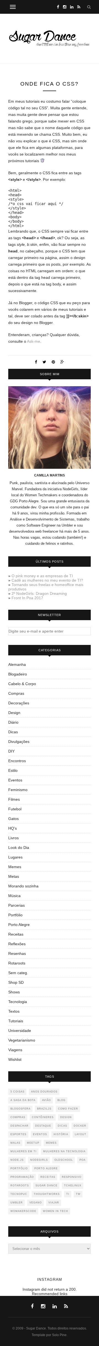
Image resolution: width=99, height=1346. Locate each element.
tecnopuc (18, 1194)
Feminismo (18, 790)
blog (61, 1100)
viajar (53, 1202)
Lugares (15, 857)
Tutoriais (15, 1021)
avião (46, 1100)
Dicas (13, 732)
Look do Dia (18, 847)
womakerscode (23, 1211)
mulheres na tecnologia (64, 1151)
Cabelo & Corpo (22, 684)
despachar (19, 1125)
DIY (11, 751)
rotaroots (19, 1185)
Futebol (14, 809)
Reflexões (17, 944)
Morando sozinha (23, 886)
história (61, 1134)
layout (80, 1134)
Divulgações (18, 741)
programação (22, 1177)
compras (17, 1117)
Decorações (18, 703)
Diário (13, 722)
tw (78, 1194)
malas (15, 1142)
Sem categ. (18, 973)
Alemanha (17, 664)
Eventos (15, 780)
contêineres (43, 1117)
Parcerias (16, 905)
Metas (13, 876)
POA (82, 1160)
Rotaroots (16, 963)
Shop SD (16, 982)
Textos (14, 1011)
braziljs (44, 1108)
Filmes (14, 799)
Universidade (19, 1030)
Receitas (15, 934)
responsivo (71, 1177)
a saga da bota (22, 1100)
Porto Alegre (19, 924)
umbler (16, 1202)
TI (67, 1194)
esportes (18, 1134)
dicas (62, 1125)
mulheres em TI (23, 1151)
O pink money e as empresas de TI (42, 576)
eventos (40, 1134)
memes (51, 1142)
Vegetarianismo (21, 1040)
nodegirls (39, 1160)
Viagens (15, 1050)
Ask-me (33, 341)
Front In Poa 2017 (27, 598)
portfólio (19, 1168)
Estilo (13, 770)
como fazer (68, 1108)
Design (14, 712)
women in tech (55, 1211)
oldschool (63, 1160)
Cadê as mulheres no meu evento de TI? (47, 580)
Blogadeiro (17, 674)
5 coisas (17, 1091)
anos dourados (44, 1091)
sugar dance (46, 1185)
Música (14, 895)
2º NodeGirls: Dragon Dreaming (39, 593)
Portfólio (15, 915)
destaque (43, 1125)
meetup (33, 1142)
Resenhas (17, 953)
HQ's (12, 828)
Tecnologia (17, 1001)
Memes (14, 867)
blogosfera (20, 1108)
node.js (17, 1160)
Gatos (13, 818)
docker (80, 1125)
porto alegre (46, 1168)
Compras (16, 693)
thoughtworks (47, 1194)
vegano (35, 1202)
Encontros (17, 761)
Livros (13, 838)
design (66, 1117)
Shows (14, 992)
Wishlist (14, 1059)
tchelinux (72, 1185)
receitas (47, 1177)
